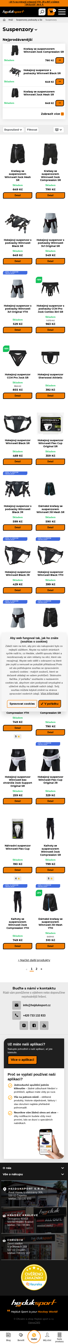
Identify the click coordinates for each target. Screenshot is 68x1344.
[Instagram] (24, 1025)
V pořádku (51, 704)
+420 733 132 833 (34, 1015)
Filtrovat (32, 129)
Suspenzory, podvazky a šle (29, 20)
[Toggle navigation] (42, 11)
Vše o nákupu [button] (13, 1174)
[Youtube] (44, 1025)
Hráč (11, 20)
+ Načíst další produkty (34, 960)
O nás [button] (7, 1168)
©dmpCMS (34, 1322)
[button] (36, 29)
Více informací (50, 693)
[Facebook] (34, 1025)
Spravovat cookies (22, 704)
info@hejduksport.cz (37, 1005)
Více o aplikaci (22, 1059)
